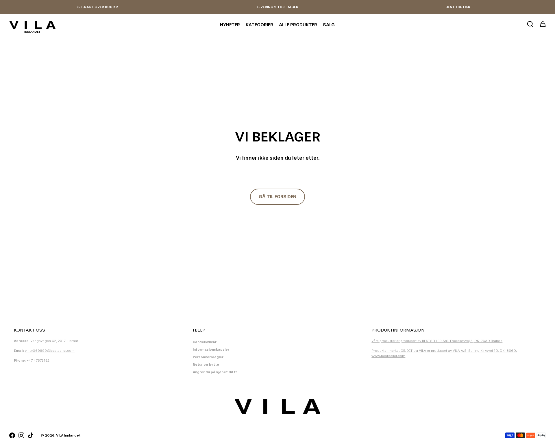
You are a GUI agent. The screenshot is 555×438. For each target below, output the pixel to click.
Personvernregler (208, 357)
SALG (329, 24)
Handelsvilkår (205, 342)
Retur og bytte (206, 364)
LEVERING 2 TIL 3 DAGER (277, 7)
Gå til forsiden (277, 196)
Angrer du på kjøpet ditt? (215, 372)
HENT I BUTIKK (457, 7)
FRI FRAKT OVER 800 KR (97, 7)
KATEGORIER (259, 24)
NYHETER (230, 24)
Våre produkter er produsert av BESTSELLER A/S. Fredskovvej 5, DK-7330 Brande (436, 341)
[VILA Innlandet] (32, 25)
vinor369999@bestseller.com (50, 351)
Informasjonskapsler (211, 349)
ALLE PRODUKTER (298, 24)
